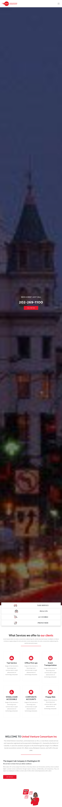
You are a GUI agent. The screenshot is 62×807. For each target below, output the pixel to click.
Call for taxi (31, 308)
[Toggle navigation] (58, 3)
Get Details (9, 777)
